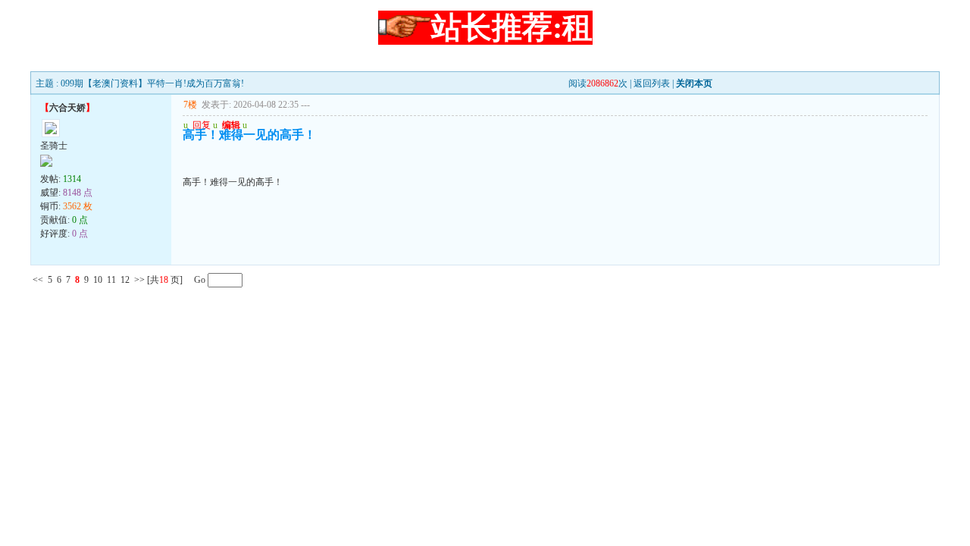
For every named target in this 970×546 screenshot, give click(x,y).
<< (38, 280)
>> (139, 280)
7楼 (190, 104)
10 (97, 280)
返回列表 (652, 83)
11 (111, 280)
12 (125, 280)
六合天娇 (67, 107)
